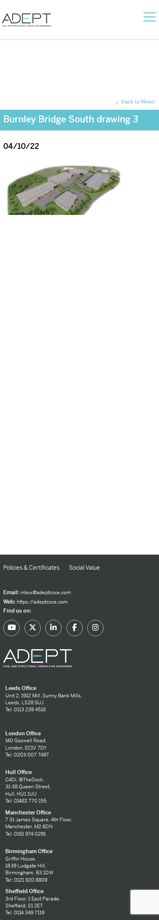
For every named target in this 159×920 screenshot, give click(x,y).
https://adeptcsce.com (42, 602)
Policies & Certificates (31, 567)
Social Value (84, 567)
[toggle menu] (139, 16)
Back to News (137, 101)
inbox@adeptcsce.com (45, 592)
